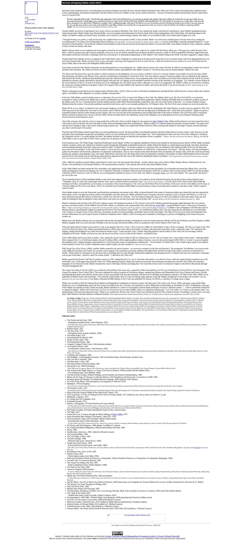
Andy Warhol (157, 121)
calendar (42, 38)
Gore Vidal (160, 205)
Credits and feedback (32, 42)
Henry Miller (118, 414)
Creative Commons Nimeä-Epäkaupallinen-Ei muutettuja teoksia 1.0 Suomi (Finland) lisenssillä (142, 536)
